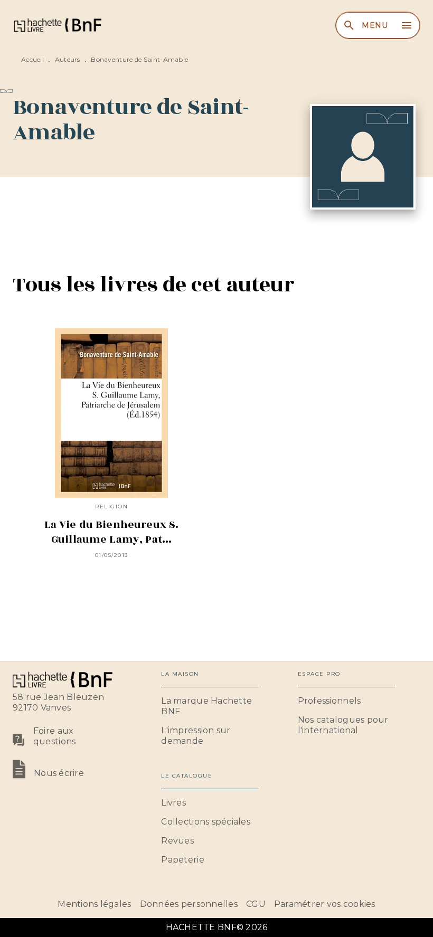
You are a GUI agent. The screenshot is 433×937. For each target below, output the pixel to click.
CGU (256, 904)
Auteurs (67, 59)
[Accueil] (57, 25)
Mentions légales (94, 904)
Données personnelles (189, 904)
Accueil (32, 59)
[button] (209, 706)
